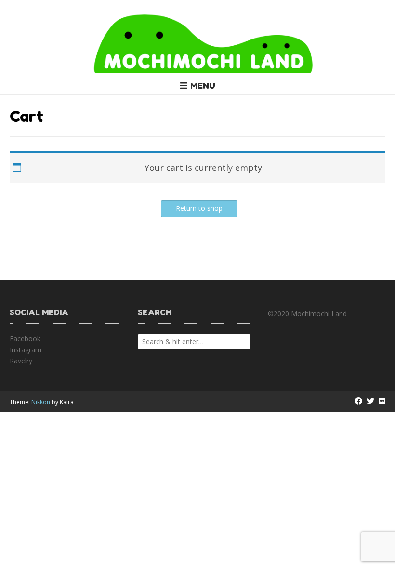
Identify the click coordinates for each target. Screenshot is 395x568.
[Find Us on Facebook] (358, 401)
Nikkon (40, 402)
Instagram (25, 349)
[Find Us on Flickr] (382, 401)
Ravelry (21, 360)
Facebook (25, 338)
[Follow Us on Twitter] (370, 401)
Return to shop (199, 208)
